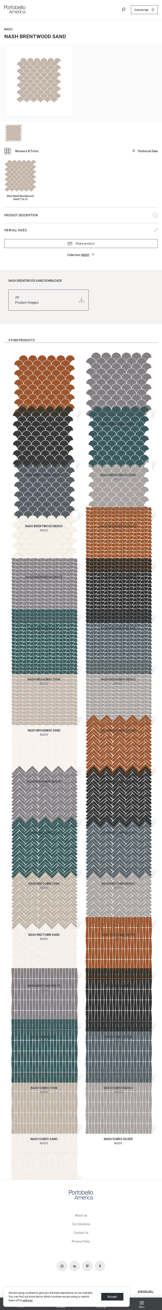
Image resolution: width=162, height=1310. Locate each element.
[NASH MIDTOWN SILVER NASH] (118, 882)
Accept (112, 1296)
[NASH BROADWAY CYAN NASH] (44, 627)
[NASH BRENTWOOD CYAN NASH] (118, 423)
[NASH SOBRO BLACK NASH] (118, 984)
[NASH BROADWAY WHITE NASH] (44, 729)
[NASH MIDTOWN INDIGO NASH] (118, 831)
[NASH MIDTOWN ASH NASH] (44, 780)
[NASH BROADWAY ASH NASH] (44, 576)
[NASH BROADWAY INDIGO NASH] (118, 627)
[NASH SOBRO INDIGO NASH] (118, 1035)
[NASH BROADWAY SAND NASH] (44, 678)
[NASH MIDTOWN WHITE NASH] (44, 933)
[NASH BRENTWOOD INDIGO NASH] (44, 474)
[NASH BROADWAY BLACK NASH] (118, 576)
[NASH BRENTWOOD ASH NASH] (118, 372)
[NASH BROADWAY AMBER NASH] (118, 525)
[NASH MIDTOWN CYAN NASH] (44, 831)
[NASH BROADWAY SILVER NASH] (118, 678)
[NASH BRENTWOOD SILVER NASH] (118, 474)
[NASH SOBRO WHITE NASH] (44, 1138)
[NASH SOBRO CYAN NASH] (44, 1035)
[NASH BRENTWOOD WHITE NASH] (44, 525)
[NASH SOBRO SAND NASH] (44, 1087)
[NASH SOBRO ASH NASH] (44, 984)
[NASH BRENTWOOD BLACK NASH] (44, 423)
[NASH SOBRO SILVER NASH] (118, 1087)
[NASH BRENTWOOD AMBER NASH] (44, 372)
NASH (8, 29)
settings (27, 1300)
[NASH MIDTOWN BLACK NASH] (118, 780)
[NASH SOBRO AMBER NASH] (118, 933)
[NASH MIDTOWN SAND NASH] (44, 882)
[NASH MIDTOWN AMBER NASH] (118, 729)
